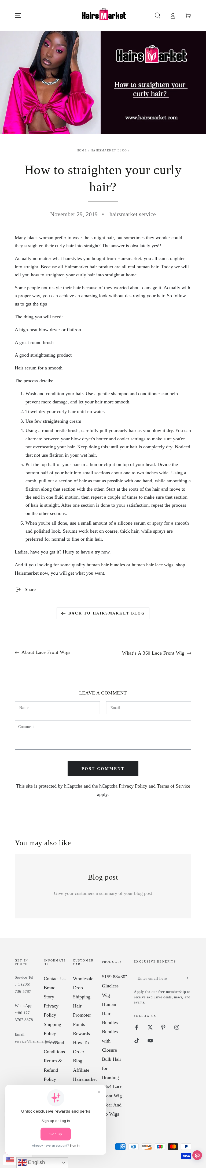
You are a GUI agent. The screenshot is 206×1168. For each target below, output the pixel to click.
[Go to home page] (103, 15)
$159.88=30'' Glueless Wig (114, 986)
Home (82, 150)
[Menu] (18, 15)
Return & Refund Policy (53, 1070)
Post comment (103, 768)
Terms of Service (173, 786)
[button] (157, 15)
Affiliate (81, 1070)
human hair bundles (106, 564)
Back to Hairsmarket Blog (106, 613)
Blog (77, 1060)
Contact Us (54, 978)
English (36, 1162)
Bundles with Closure (110, 1040)
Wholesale (83, 978)
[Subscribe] (188, 978)
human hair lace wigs (152, 564)
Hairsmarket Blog (109, 150)
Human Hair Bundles (110, 1013)
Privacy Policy (133, 786)
